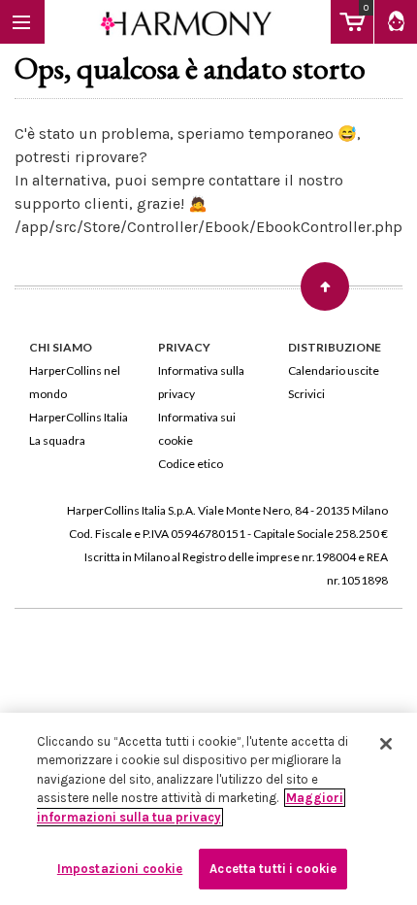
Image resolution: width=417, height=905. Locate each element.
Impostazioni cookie (119, 868)
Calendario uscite (333, 370)
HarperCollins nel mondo (74, 382)
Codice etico (190, 463)
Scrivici (306, 393)
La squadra (57, 440)
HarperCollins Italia (78, 417)
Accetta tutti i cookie (273, 868)
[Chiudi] (386, 743)
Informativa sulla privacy (201, 382)
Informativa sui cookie (197, 429)
